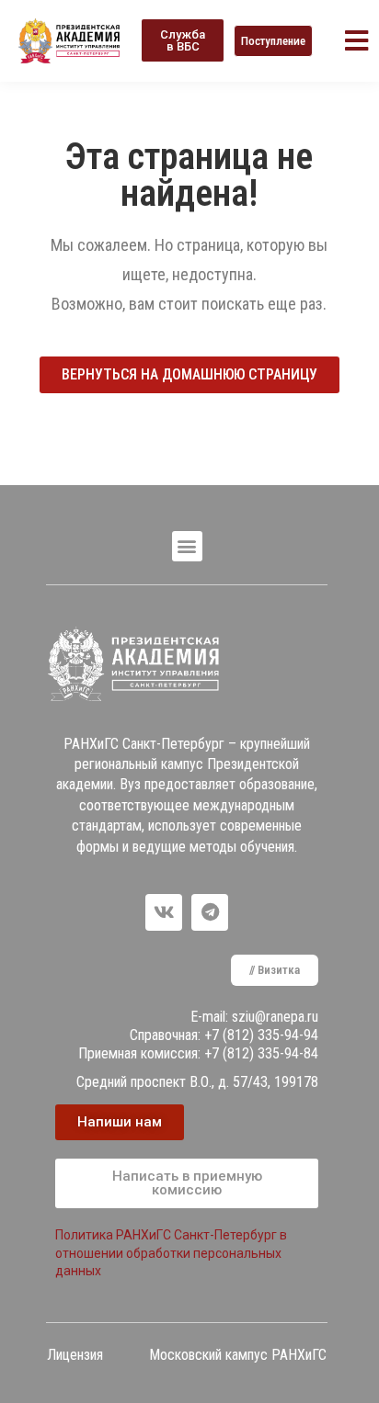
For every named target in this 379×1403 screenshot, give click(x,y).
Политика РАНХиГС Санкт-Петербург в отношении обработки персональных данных (171, 1253)
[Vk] (163, 912)
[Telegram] (209, 912)
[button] (183, 40)
